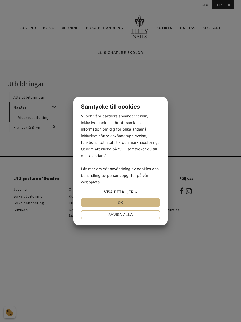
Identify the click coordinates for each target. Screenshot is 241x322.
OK (120, 202)
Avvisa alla (120, 214)
